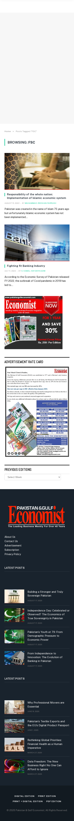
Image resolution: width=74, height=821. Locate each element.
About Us (9, 536)
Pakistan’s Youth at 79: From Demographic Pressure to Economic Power (45, 635)
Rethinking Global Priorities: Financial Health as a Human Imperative (44, 743)
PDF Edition (53, 801)
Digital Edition (24, 796)
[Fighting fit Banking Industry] (37, 242)
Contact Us (11, 541)
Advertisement (13, 545)
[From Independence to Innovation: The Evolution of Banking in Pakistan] (14, 658)
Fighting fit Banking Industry (26, 265)
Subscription (11, 549)
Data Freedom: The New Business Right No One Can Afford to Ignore (44, 765)
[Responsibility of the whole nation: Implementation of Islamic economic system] (37, 171)
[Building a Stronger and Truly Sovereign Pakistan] (14, 596)
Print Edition (47, 796)
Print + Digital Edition (28, 801)
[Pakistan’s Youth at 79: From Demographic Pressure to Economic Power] (14, 636)
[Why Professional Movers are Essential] (14, 707)
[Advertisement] (37, 79)
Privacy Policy (12, 554)
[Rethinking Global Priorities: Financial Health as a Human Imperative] (14, 744)
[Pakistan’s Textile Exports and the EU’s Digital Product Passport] (14, 726)
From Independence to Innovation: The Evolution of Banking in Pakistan (45, 657)
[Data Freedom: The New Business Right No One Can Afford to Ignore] (14, 766)
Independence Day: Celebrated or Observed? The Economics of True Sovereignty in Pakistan (48, 614)
